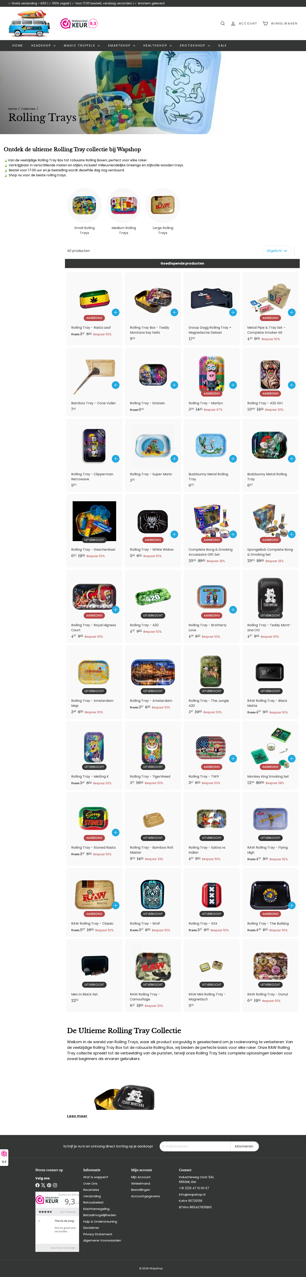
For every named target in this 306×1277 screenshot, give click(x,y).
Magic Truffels (80, 45)
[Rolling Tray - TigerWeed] (153, 755)
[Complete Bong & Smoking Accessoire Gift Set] (211, 530)
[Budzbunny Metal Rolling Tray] (211, 455)
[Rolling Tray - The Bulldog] (270, 902)
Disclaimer (91, 1228)
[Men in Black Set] (94, 973)
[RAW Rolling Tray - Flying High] (270, 829)
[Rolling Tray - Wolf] (153, 902)
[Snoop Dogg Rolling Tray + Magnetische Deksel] (211, 309)
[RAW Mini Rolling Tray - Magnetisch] (211, 975)
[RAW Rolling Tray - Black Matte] (270, 682)
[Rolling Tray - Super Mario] (153, 453)
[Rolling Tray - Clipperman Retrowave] (94, 455)
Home (17, 45)
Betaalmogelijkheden (99, 1215)
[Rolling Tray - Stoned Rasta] (94, 826)
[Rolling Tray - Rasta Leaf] (94, 306)
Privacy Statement (97, 1234)
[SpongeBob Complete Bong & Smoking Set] (270, 530)
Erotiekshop (193, 45)
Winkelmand (140, 1183)
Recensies (91, 1190)
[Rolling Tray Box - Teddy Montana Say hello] (153, 309)
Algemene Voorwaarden (102, 1240)
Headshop (41, 45)
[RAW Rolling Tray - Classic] (94, 902)
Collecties (28, 109)
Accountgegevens (145, 1196)
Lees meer (77, 1116)
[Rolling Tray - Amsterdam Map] (94, 682)
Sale (222, 45)
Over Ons (90, 1183)
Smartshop (120, 45)
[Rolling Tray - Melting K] (94, 755)
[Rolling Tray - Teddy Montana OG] (270, 606)
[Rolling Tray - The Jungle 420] (211, 682)
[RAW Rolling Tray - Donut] (270, 973)
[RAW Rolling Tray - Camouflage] (153, 975)
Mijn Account (141, 1177)
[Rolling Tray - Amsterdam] (153, 679)
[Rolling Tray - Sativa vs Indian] (211, 828)
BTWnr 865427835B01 (195, 1207)
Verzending (92, 1196)
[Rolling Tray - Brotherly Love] (211, 606)
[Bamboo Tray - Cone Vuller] (94, 382)
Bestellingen (140, 1190)
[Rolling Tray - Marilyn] (211, 382)
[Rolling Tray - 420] (153, 604)
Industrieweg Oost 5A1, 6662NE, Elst (196, 1179)
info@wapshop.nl (192, 1194)
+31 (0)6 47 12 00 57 (194, 1188)
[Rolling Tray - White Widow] (153, 528)
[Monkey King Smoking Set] (270, 755)
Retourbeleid (93, 1202)
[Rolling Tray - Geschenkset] (94, 528)
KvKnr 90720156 (190, 1201)
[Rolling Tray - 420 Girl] (270, 382)
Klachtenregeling (96, 1209)
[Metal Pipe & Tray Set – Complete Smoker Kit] (270, 309)
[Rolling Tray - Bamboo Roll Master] (153, 828)
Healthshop (156, 45)
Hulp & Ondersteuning (100, 1221)
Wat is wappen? (95, 1177)
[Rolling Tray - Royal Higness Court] (94, 606)
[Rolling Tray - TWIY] (211, 755)
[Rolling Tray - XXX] (211, 902)
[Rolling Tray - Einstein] (153, 382)
